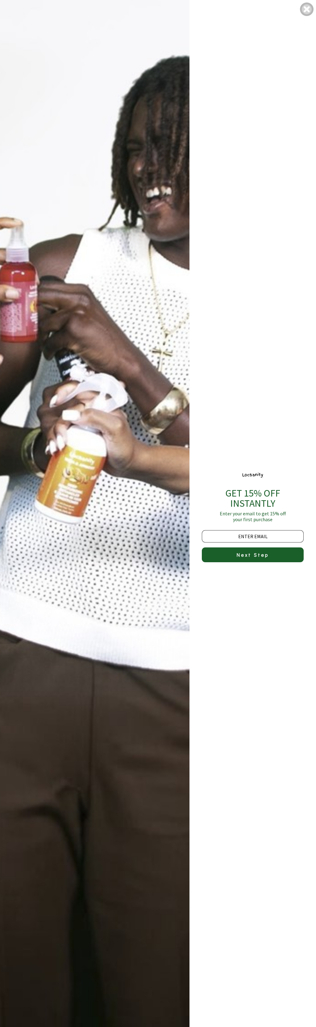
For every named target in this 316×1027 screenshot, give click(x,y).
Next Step (253, 554)
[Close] (307, 9)
